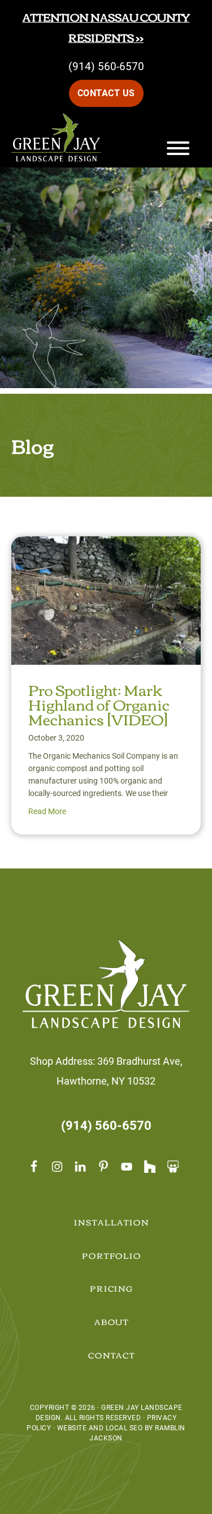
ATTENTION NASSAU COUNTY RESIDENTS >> (106, 27)
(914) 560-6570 (106, 66)
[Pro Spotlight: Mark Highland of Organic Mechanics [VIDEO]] (106, 546)
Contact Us (106, 93)
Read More (47, 811)
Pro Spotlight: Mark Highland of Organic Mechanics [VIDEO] (99, 704)
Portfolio (112, 1255)
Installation (111, 1222)
